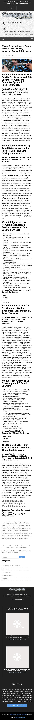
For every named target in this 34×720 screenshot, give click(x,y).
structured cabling (19, 115)
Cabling (19, 522)
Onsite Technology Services (22, 535)
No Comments (15, 55)
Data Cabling (18, 523)
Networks (4, 532)
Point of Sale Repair (27, 537)
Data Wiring (5, 527)
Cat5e (10, 200)
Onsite (9, 532)
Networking (25, 530)
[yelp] (15, 8)
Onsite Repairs (10, 535)
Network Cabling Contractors (13, 528)
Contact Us (6, 569)
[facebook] (5, 8)
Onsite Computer (15, 532)
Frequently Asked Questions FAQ (11, 565)
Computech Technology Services (18, 714)
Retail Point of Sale (13, 538)
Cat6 (14, 200)
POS (3, 538)
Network (21, 527)
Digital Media (9, 255)
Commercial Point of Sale (8, 523)
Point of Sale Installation (15, 537)
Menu (2, 39)
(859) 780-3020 (6, 142)
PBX (11, 203)
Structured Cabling (23, 538)
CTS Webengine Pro (19, 717)
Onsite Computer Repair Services (14, 533)
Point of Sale (5, 537)
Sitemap (5, 578)
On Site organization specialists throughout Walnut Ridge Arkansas (14, 503)
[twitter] (8, 8)
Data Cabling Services (24, 525)
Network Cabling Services (14, 530)
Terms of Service (7, 575)
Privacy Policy (7, 572)
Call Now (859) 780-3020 (17, 705)
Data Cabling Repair (13, 525)
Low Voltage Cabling (13, 527)
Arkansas (7, 103)
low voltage (22, 170)
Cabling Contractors (26, 522)
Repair (6, 538)
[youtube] (11, 8)
